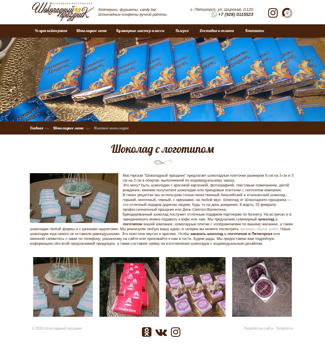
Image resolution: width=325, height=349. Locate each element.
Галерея (182, 30)
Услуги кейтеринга (50, 30)
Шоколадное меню (91, 30)
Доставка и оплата (217, 30)
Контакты (254, 30)
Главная (36, 128)
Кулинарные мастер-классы (140, 30)
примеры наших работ (259, 229)
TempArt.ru (284, 328)
